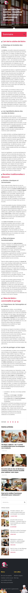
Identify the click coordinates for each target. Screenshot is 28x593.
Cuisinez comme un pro (7, 578)
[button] (2, 3)
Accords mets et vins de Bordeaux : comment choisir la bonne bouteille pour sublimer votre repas (13, 470)
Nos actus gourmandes (7, 582)
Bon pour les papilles (6, 575)
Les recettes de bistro (6, 580)
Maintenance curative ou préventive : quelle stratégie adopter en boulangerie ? (17, 541)
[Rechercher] (25, 502)
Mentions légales (18, 575)
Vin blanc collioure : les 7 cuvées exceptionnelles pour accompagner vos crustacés (13, 446)
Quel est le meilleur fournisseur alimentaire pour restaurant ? (11, 494)
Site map (16, 578)
